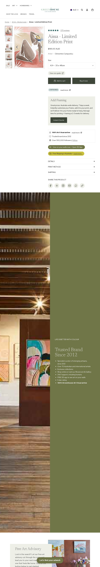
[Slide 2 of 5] (8, 39)
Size (49, 60)
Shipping (52, 172)
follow (75, 140)
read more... (78, 153)
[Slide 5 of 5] (8, 65)
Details (51, 161)
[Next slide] (42, 47)
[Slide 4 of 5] (8, 56)
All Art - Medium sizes (19, 22)
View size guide (55, 73)
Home (7, 22)
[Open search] (82, 10)
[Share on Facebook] (50, 185)
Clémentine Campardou (64, 54)
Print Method (54, 167)
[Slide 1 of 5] (8, 31)
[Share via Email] (69, 185)
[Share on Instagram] (63, 185)
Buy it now (84, 81)
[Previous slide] (16, 47)
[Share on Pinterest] (56, 185)
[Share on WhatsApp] (75, 185)
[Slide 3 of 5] (8, 47)
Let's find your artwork (50, 560)
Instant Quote (58, 120)
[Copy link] (82, 185)
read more (64, 90)
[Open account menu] (87, 10)
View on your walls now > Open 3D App (67, 147)
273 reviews (65, 30)
